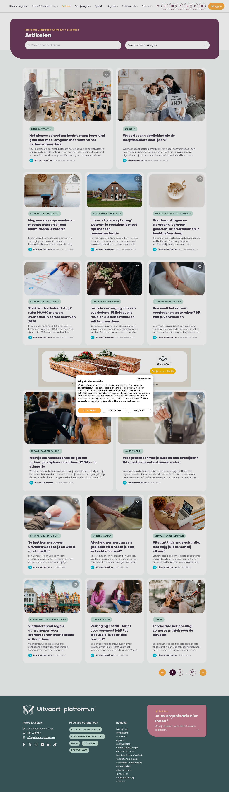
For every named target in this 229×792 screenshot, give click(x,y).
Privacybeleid (144, 378)
